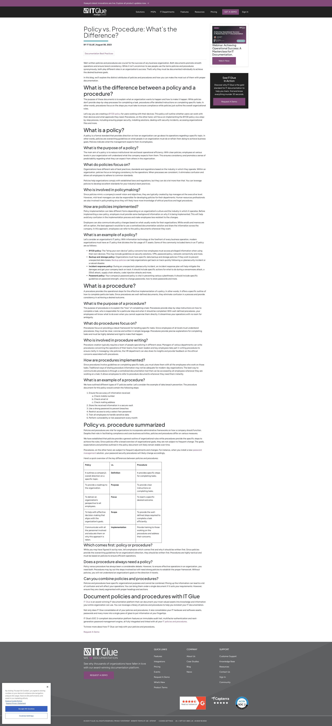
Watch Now (224, 61)
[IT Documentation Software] (95, 12)
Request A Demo (229, 101)
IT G (85, 602)
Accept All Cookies (26, 709)
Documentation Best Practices (99, 53)
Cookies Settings (26, 716)
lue (88, 602)
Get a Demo (230, 12)
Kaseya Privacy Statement (16, 703)
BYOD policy (114, 114)
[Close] (47, 687)
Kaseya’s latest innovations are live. (115, 3)
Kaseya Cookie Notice (13, 701)
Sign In (245, 12)
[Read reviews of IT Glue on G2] (194, 703)
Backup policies (119, 260)
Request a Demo (99, 675)
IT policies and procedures (175, 621)
